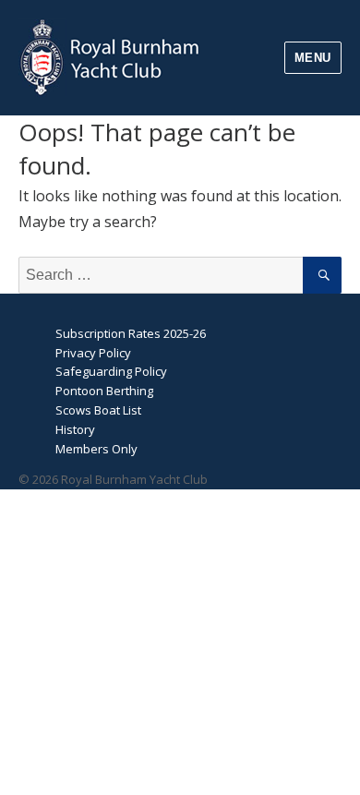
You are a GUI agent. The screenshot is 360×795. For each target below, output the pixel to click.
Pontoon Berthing (104, 390)
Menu (312, 58)
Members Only (96, 448)
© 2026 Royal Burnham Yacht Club (113, 479)
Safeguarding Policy (111, 371)
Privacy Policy (93, 352)
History (75, 429)
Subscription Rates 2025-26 (130, 333)
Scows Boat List (98, 410)
